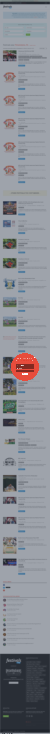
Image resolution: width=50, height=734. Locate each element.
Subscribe (25, 373)
